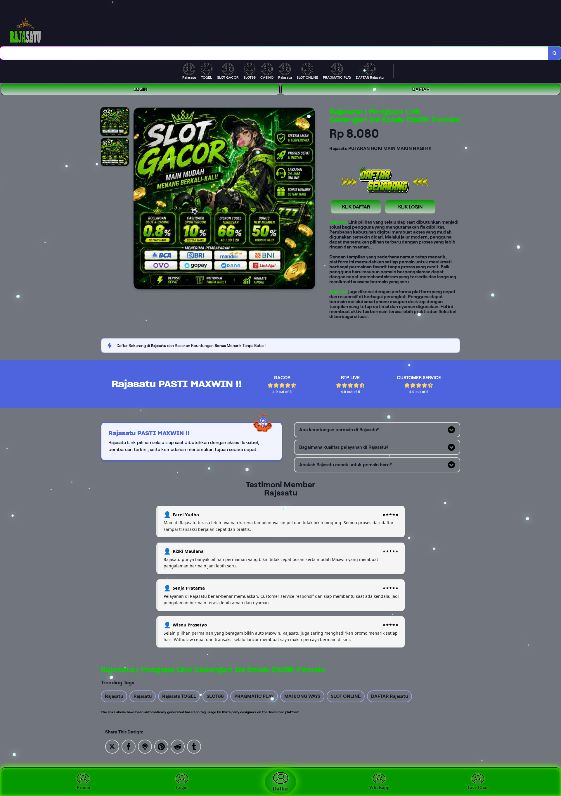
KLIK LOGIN (410, 206)
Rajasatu (338, 222)
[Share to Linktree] (145, 746)
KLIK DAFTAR (356, 206)
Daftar (280, 788)
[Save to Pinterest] (161, 746)
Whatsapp (379, 787)
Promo (83, 787)
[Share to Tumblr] (194, 746)
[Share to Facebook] (129, 746)
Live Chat (478, 787)
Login (182, 787)
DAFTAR (421, 89)
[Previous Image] (138, 199)
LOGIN (140, 89)
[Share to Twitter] (112, 746)
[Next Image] (310, 199)
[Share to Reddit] (178, 746)
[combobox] (274, 53)
